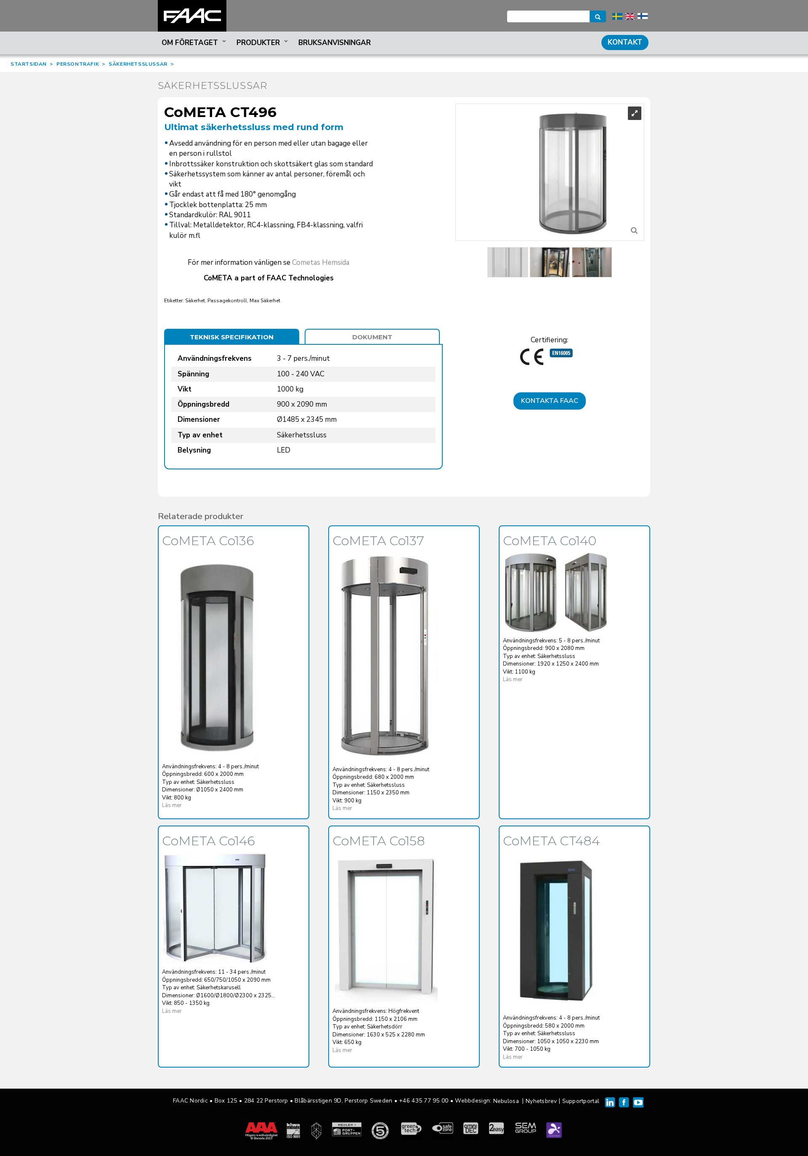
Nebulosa (506, 1101)
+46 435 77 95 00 (423, 1101)
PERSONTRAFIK (77, 64)
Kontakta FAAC (549, 400)
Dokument (372, 337)
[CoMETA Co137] (385, 657)
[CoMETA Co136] (214, 655)
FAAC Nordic (192, 16)
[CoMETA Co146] (214, 908)
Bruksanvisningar (334, 43)
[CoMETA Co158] (385, 927)
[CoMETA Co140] (555, 592)
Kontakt (625, 42)
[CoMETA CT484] (555, 931)
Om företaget (190, 43)
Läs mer (172, 805)
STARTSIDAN (29, 64)
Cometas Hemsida (320, 262)
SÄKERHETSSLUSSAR (138, 64)
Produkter (258, 43)
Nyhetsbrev (541, 1101)
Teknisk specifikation (232, 337)
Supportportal (581, 1101)
